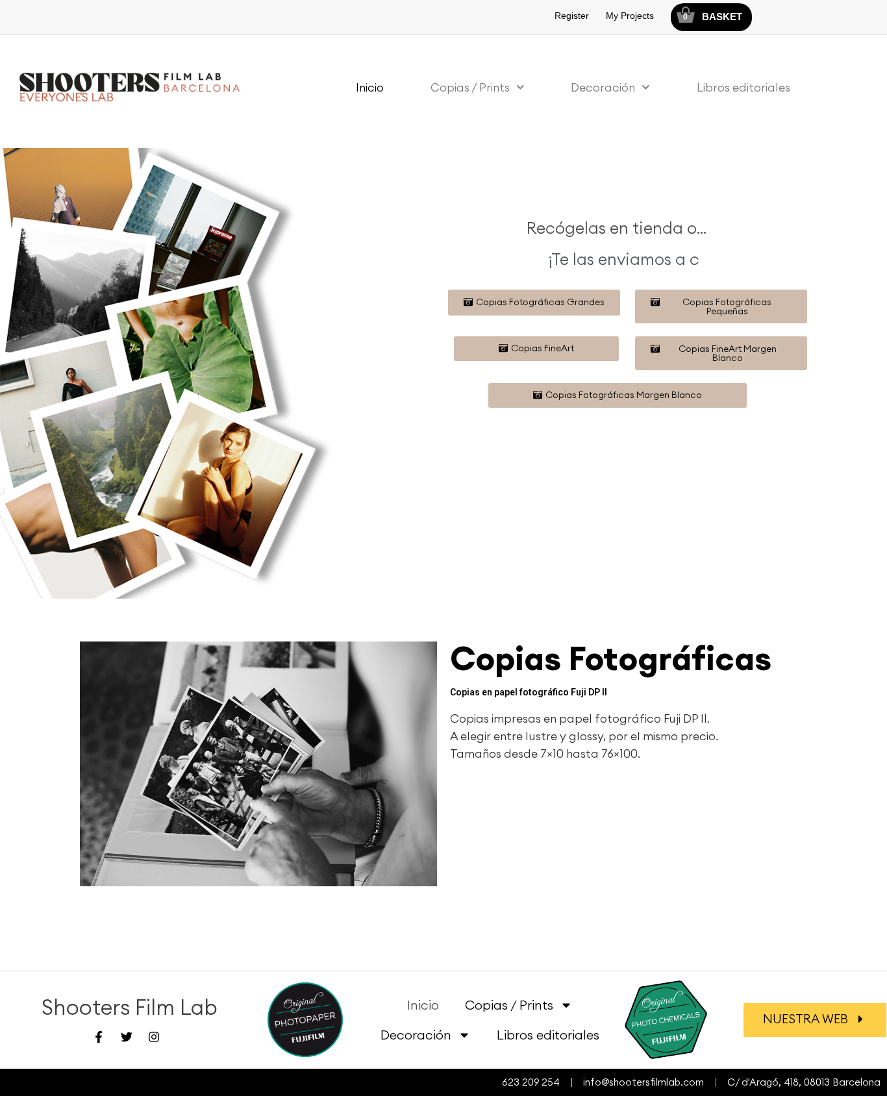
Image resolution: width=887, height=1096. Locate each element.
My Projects (630, 15)
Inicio (370, 87)
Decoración (603, 87)
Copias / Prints (470, 87)
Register (572, 15)
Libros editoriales (743, 87)
